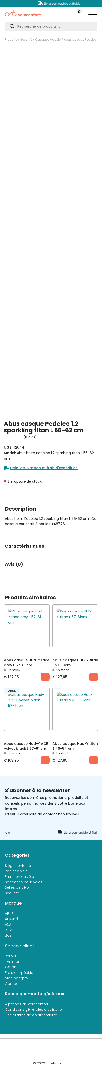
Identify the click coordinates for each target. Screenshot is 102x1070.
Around (11, 919)
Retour (10, 956)
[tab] (51, 548)
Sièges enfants (18, 865)
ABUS (9, 913)
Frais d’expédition (20, 972)
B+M (8, 930)
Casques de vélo (48, 39)
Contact (12, 983)
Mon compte (16, 978)
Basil (9, 935)
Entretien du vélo (19, 876)
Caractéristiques (24, 546)
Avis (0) (14, 564)
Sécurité (26, 39)
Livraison (12, 961)
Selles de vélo (17, 887)
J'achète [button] (45, 677)
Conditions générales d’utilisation (34, 1009)
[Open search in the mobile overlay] (51, 26)
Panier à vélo (16, 871)
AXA (8, 924)
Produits (11, 39)
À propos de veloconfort (26, 1004)
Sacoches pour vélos (24, 882)
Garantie (13, 966)
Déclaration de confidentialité (31, 1015)
